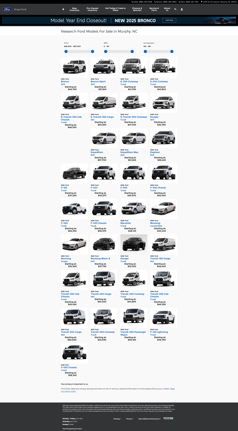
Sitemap (117, 419)
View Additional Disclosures (149, 419)
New (74, 9)
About (167, 9)
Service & (154, 9)
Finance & (137, 9)
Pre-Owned (92, 9)
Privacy (129, 419)
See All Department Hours (72, 429)
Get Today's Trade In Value (115, 9)
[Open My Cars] (181, 9)
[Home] (7, 9)
